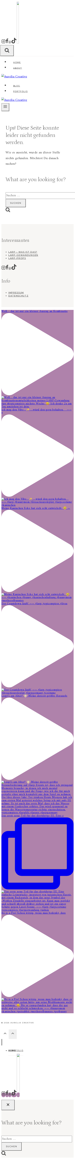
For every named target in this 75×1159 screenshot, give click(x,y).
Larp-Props (17, 258)
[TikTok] (14, 43)
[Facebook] (7, 43)
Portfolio (20, 91)
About (17, 68)
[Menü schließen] (1, 1042)
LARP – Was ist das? (22, 252)
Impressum (16, 292)
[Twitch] (18, 43)
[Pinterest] (9, 43)
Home (17, 62)
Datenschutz (18, 295)
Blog (16, 86)
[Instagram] (3, 43)
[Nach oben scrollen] (5, 1034)
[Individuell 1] (18, 1094)
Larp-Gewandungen (23, 255)
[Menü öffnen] (5, 107)
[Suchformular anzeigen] (7, 50)
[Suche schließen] (8, 1105)
